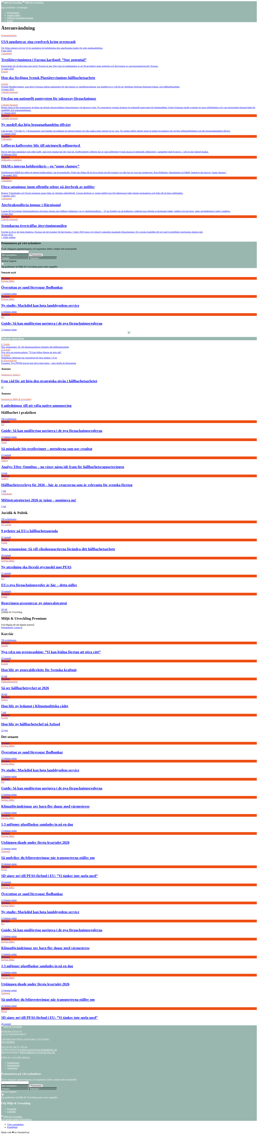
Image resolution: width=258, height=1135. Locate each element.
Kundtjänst (12, 1127)
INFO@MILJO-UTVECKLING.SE (37, 1052)
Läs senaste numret (10, 1119)
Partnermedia (13, 1065)
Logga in (18, 627)
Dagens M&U (14, 15)
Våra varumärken (15, 1124)
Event (10, 20)
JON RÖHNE (8, 1042)
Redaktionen (13, 1062)
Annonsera (12, 1068)
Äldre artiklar (8, 237)
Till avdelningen (8, 419)
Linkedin (11, 1111)
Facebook (11, 1109)
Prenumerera (13, 12)
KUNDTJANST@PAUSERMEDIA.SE (37, 1050)
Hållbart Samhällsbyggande (20, 18)
